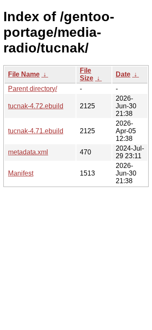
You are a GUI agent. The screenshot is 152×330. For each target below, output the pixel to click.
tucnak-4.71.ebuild (35, 131)
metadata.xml (28, 152)
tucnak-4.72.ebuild (35, 106)
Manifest (20, 173)
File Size (86, 74)
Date (123, 74)
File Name (24, 74)
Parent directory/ (32, 88)
